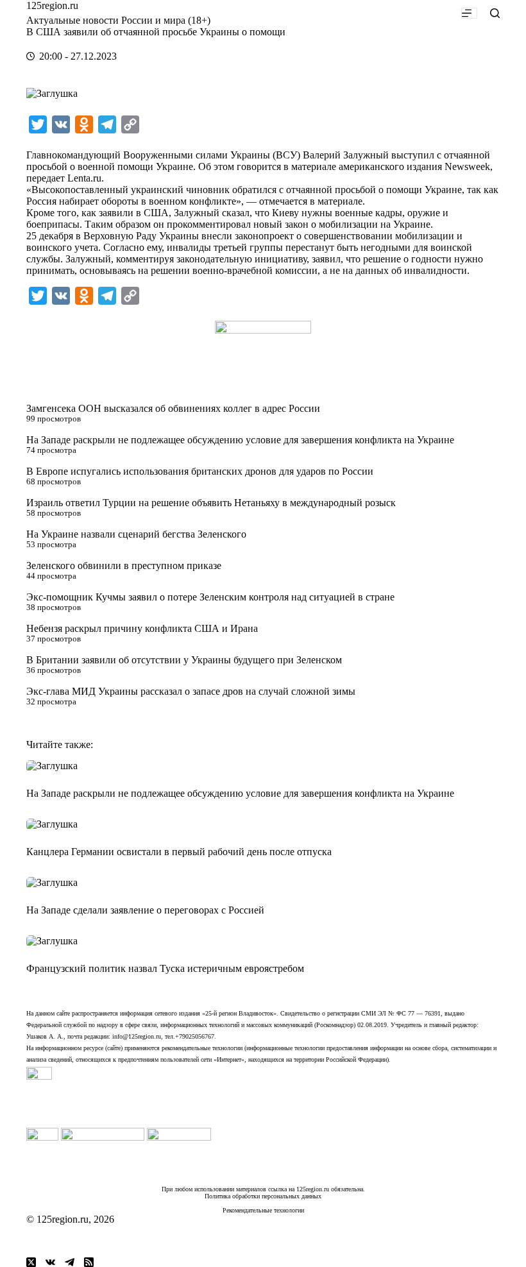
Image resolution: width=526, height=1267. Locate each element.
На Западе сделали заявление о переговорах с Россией (145, 910)
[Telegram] (69, 1262)
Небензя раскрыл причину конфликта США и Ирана (142, 628)
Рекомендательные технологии (263, 1210)
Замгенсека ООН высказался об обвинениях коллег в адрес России (173, 408)
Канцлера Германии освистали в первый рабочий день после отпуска (179, 851)
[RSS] (89, 1262)
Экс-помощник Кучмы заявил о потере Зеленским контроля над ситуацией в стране (210, 596)
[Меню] (469, 13)
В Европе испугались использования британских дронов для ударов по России (199, 471)
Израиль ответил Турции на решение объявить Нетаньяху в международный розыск (211, 502)
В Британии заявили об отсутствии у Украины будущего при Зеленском (184, 659)
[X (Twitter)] (31, 1262)
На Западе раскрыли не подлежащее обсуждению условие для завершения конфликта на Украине (240, 439)
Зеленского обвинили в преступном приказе (123, 565)
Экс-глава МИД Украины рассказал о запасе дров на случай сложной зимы (190, 691)
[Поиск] (495, 13)
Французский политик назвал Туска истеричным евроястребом (165, 968)
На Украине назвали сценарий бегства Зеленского (136, 534)
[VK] (50, 1262)
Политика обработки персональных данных (263, 1196)
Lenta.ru (84, 178)
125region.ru (52, 5)
